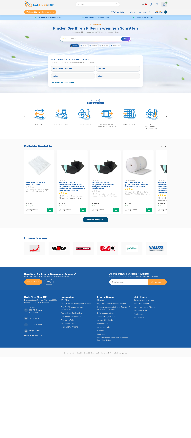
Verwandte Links (103, 327)
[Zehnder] (34, 248)
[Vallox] (156, 248)
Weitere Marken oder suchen (63, 82)
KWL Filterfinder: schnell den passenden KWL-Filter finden (112, 339)
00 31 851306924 (35, 324)
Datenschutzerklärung (106, 313)
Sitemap (100, 331)
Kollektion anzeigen (94, 220)
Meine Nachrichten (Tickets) (144, 307)
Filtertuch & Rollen (68, 320)
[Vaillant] (131, 248)
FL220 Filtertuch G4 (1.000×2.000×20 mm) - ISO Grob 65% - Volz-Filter (137, 185)
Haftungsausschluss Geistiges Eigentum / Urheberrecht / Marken (113, 308)
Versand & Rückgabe (105, 320)
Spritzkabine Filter (67, 324)
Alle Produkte (139, 318)
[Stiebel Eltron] (83, 248)
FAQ (49, 282)
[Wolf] (59, 248)
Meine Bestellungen (141, 304)
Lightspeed (104, 353)
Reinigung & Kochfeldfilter (71, 317)
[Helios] (107, 248)
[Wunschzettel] (157, 4)
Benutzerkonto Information (144, 300)
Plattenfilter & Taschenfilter (71, 313)
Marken (131, 12)
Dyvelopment (122, 353)
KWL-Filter (65, 300)
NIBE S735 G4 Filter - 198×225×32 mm (35, 184)
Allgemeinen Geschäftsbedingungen (111, 304)
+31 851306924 (34, 318)
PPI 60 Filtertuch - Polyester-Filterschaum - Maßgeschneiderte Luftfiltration (103, 186)
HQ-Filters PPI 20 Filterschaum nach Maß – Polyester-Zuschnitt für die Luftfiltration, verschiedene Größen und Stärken (72, 187)
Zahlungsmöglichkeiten (106, 317)
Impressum (101, 334)
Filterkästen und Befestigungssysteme (76, 304)
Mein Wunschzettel (141, 311)
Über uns (100, 300)
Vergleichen (33, 210)
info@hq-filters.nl (35, 331)
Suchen (126, 39)
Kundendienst (144, 12)
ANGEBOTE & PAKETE (69, 327)
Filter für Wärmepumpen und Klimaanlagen (72, 308)
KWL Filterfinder (118, 12)
